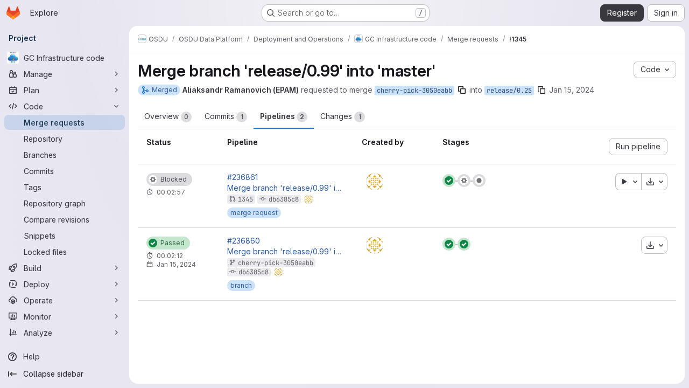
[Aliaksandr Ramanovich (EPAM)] (374, 181)
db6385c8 (284, 199)
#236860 (243, 241)
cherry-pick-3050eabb (414, 90)
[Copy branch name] (461, 90)
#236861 (242, 177)
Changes (340, 116)
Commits (224, 116)
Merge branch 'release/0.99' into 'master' (285, 188)
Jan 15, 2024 (571, 89)
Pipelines (282, 116)
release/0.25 (509, 90)
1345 (245, 199)
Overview (166, 116)
